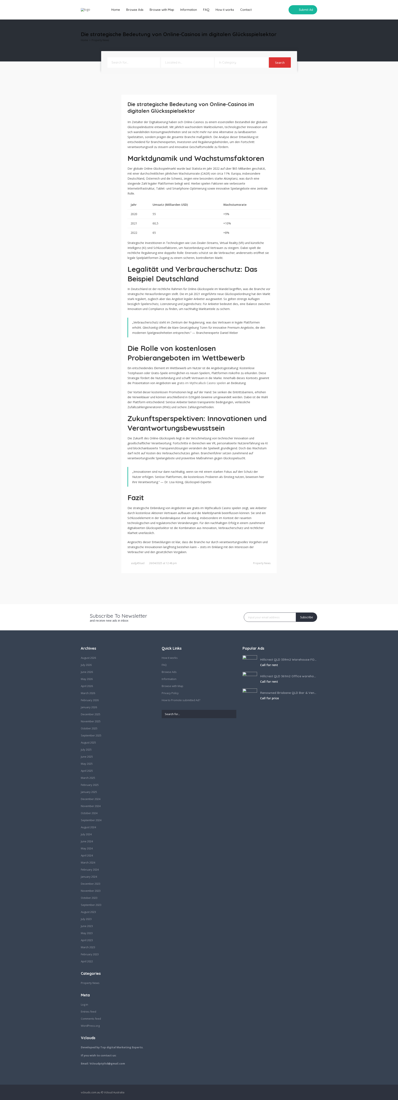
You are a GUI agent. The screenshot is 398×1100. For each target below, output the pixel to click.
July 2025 (86, 749)
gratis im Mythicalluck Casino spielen (201, 383)
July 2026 (86, 665)
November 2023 (91, 891)
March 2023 (88, 947)
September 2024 (91, 820)
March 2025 (88, 778)
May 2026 (87, 679)
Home (115, 10)
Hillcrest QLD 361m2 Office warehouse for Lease (288, 676)
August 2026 (88, 658)
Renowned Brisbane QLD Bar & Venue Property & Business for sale (288, 693)
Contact (246, 10)
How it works (225, 10)
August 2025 (88, 742)
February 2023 (90, 954)
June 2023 (87, 926)
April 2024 (87, 855)
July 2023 (86, 919)
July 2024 (86, 834)
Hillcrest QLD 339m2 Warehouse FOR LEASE (288, 659)
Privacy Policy (170, 693)
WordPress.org (90, 1026)
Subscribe (306, 617)
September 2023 (91, 905)
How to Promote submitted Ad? (181, 700)
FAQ (206, 10)
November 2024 (91, 806)
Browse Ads (134, 10)
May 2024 (87, 848)
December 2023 (90, 884)
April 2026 (87, 686)
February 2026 (90, 700)
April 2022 (87, 961)
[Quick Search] (314, 35)
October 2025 (89, 728)
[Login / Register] (275, 9)
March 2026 (88, 693)
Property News (100, 40)
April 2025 (87, 771)
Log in (84, 1004)
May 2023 (87, 933)
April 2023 (87, 940)
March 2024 (88, 862)
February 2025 (90, 785)
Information (188, 10)
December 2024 (90, 799)
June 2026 (87, 672)
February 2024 (90, 869)
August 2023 (88, 912)
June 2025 (87, 756)
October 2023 (89, 898)
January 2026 (89, 707)
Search (280, 62)
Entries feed (88, 1011)
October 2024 (89, 813)
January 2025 (89, 792)
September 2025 (91, 735)
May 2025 (87, 764)
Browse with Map (162, 10)
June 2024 (87, 841)
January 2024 (89, 876)
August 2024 (88, 827)
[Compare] (282, 9)
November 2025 (91, 721)
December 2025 (90, 714)
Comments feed (91, 1018)
